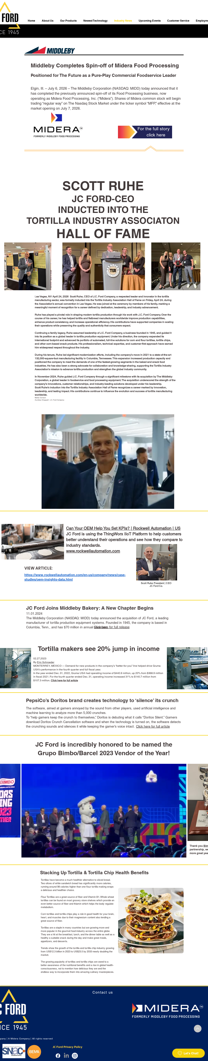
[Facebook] (58, 1056)
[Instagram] (75, 1056)
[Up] (198, 1028)
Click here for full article (153, 726)
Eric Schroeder (45, 662)
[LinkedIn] (66, 1056)
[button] (170, 505)
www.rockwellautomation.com (93, 551)
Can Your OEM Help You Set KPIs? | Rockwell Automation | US (123, 528)
